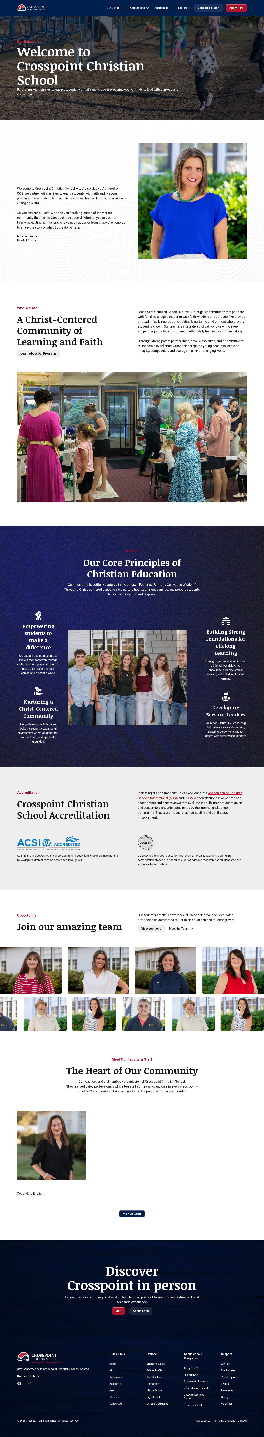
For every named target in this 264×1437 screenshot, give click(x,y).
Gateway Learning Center (194, 1396)
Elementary (153, 1383)
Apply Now (236, 8)
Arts (111, 1390)
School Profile (154, 1370)
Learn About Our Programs (39, 353)
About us (114, 1370)
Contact (225, 1363)
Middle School (154, 1390)
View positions (151, 928)
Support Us (115, 1403)
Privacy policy (202, 1420)
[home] (31, 7)
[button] (115, 8)
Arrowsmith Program (196, 1381)
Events (225, 1383)
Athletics (114, 1397)
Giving (224, 1397)
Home (112, 1363)
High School (153, 1397)
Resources (227, 1390)
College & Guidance (157, 1403)
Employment (228, 1370)
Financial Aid (191, 1374)
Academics (115, 1383)
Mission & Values (156, 1363)
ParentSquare (229, 1377)
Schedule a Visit (208, 8)
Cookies (242, 1420)
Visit (118, 1311)
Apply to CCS (191, 1368)
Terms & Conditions (224, 1420)
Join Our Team (155, 1377)
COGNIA (190, 798)
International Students (196, 1388)
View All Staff (132, 1214)
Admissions (141, 1311)
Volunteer (226, 1403)
